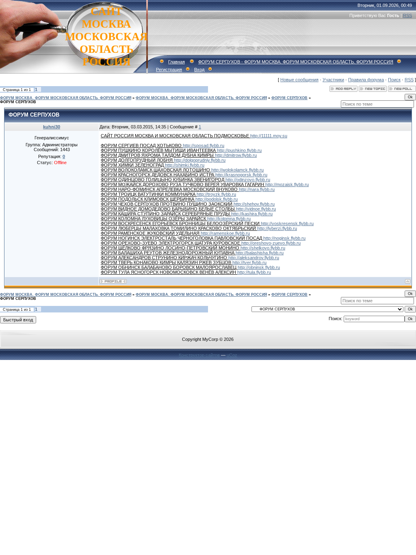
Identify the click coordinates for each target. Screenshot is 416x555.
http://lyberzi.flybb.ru (277, 228)
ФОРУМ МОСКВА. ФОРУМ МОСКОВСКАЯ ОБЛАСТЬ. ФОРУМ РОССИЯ (65, 98)
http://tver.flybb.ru (249, 262)
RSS (407, 15)
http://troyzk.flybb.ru (216, 194)
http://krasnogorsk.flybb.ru (241, 174)
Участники (333, 79)
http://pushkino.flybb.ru (239, 150)
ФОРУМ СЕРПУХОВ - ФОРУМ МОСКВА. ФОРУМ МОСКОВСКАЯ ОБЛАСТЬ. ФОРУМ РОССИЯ (295, 61)
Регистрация (169, 69)
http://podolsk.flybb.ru (216, 199)
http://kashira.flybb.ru (252, 213)
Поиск (394, 79)
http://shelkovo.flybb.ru (262, 247)
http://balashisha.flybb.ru (260, 252)
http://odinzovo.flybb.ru (247, 179)
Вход (199, 69)
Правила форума (366, 79)
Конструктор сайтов (199, 355)
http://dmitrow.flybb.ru (236, 155)
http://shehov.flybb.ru (254, 204)
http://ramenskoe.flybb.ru (225, 233)
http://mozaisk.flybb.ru (287, 184)
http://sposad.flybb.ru (203, 145)
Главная (176, 61)
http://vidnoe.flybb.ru (256, 208)
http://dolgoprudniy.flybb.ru (199, 160)
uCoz (232, 355)
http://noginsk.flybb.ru (284, 238)
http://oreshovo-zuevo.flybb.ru (271, 243)
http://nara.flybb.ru (257, 189)
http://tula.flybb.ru (254, 272)
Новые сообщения (299, 79)
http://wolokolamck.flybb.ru (237, 169)
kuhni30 (51, 126)
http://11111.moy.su (268, 135)
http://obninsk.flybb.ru (259, 267)
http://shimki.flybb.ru (184, 165)
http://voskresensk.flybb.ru (287, 223)
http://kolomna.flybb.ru (229, 218)
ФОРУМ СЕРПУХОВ (289, 98)
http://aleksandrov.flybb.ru (253, 257)
